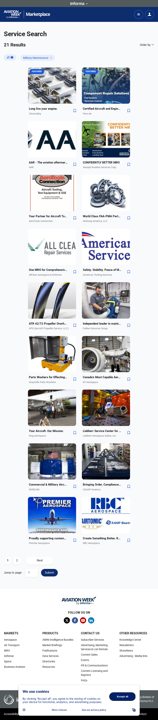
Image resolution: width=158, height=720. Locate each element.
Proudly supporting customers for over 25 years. (48, 538)
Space (7, 661)
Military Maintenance (35, 57)
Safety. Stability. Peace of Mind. (102, 270)
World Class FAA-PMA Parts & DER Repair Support (102, 216)
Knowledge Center (130, 639)
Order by (145, 45)
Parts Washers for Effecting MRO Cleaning (48, 377)
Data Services (50, 656)
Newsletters (126, 645)
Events (85, 660)
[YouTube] (83, 620)
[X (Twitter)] (67, 620)
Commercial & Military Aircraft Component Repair (48, 484)
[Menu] (138, 14)
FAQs (84, 680)
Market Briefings (52, 645)
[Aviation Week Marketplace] (27, 14)
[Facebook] (75, 620)
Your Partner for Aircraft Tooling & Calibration (48, 216)
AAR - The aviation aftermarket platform (48, 162)
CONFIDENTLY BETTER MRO (101, 162)
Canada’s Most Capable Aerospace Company (102, 377)
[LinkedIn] (91, 620)
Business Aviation (14, 666)
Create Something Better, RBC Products (102, 538)
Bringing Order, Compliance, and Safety (102, 484)
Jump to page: (13, 572)
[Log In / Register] (149, 14)
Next (40, 560)
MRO (7, 650)
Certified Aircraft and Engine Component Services (102, 108)
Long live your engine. (43, 108)
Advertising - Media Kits (133, 656)
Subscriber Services (92, 639)
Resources (48, 666)
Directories (48, 661)
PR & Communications (94, 665)
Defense (9, 656)
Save (74, 110)
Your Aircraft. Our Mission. (46, 431)
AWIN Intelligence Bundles (57, 639)
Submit (49, 572)
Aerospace (10, 639)
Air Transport (12, 645)
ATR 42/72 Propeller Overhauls (48, 323)
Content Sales (89, 654)
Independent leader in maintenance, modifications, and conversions (102, 323)
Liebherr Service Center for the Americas (102, 431)
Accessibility (11, 714)
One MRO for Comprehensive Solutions (48, 270)
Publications (49, 650)
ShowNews (126, 650)
